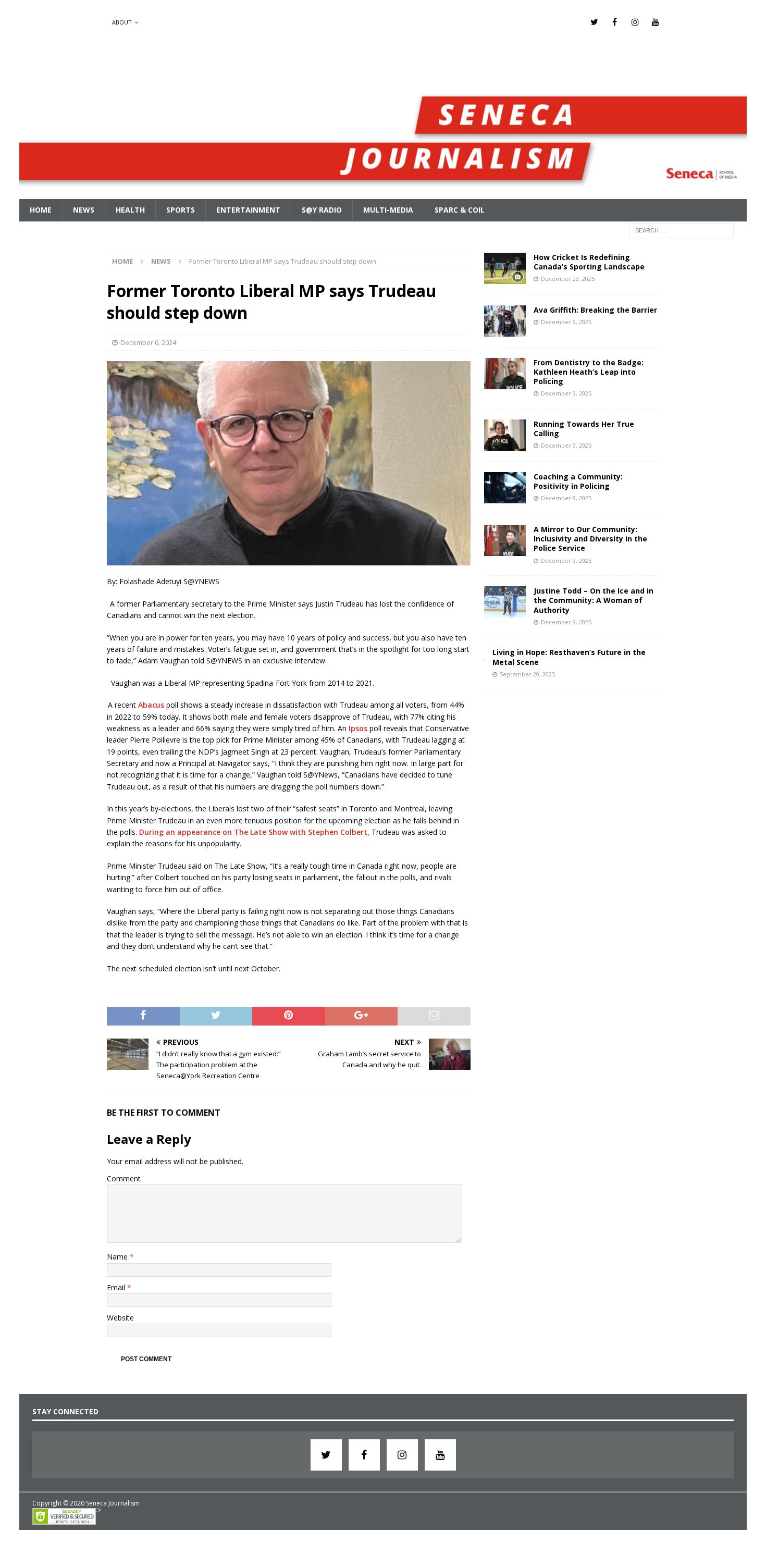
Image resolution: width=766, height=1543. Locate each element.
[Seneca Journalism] (383, 193)
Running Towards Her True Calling (584, 428)
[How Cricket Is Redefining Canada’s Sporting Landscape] (505, 268)
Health (130, 210)
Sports (180, 210)
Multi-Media (388, 210)
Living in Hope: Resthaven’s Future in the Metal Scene (569, 656)
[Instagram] (635, 22)
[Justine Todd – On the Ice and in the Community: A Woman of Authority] (505, 602)
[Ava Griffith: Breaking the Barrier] (505, 321)
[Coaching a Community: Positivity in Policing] (505, 487)
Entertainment (248, 210)
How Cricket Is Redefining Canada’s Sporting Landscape (589, 261)
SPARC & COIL (460, 210)
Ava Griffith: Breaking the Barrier (595, 310)
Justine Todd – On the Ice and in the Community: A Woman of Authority (593, 600)
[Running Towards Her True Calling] (505, 435)
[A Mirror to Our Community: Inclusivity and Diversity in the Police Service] (505, 540)
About (122, 22)
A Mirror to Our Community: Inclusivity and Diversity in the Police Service (590, 538)
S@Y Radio (322, 210)
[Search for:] (681, 229)
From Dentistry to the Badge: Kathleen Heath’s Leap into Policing (589, 371)
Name (118, 1257)
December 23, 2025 (568, 278)
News (83, 210)
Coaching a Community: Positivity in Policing (578, 481)
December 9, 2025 (566, 322)
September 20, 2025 (527, 674)
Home (41, 210)
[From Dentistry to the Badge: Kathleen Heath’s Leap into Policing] (505, 373)
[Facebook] (615, 22)
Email (117, 1287)
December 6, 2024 (148, 342)
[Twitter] (594, 22)
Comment (124, 1178)
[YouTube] (655, 22)
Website (120, 1318)
